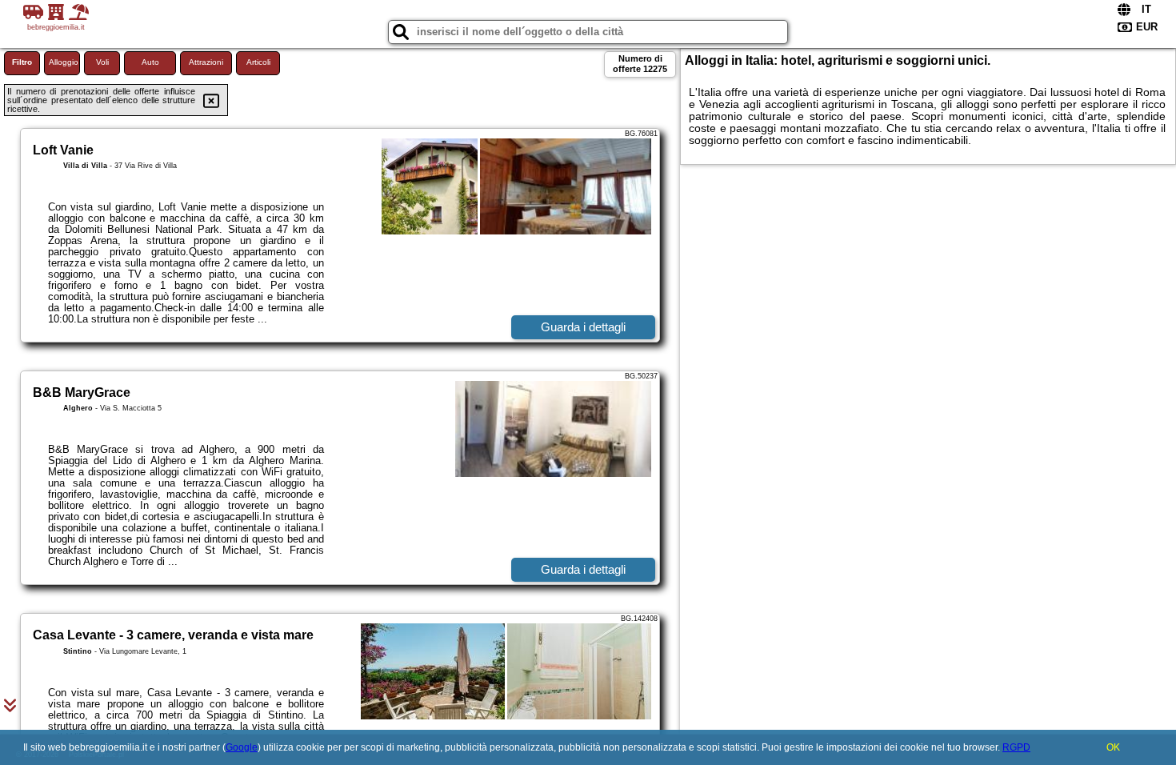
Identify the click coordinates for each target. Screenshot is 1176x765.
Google (242, 747)
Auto (150, 62)
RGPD (1016, 747)
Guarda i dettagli (583, 327)
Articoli (258, 62)
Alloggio (63, 62)
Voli (102, 62)
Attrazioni (206, 62)
